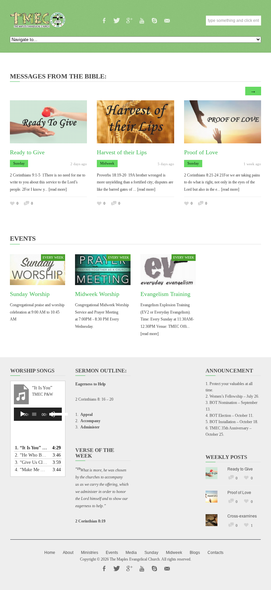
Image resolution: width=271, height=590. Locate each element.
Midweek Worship (97, 294)
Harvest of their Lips (122, 152)
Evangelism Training (165, 294)
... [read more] (56, 189)
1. (31, 447)
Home (49, 552)
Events (112, 552)
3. (31, 462)
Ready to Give (27, 152)
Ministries (89, 552)
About (68, 552)
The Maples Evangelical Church (135, 559)
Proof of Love (201, 152)
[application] (38, 414)
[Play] (22, 414)
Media (131, 552)
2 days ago (78, 164)
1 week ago (252, 164)
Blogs (195, 552)
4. (31, 469)
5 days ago (166, 164)
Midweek (107, 163)
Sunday (19, 163)
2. (31, 455)
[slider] (54, 413)
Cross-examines (242, 515)
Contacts (215, 552)
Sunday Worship (30, 294)
